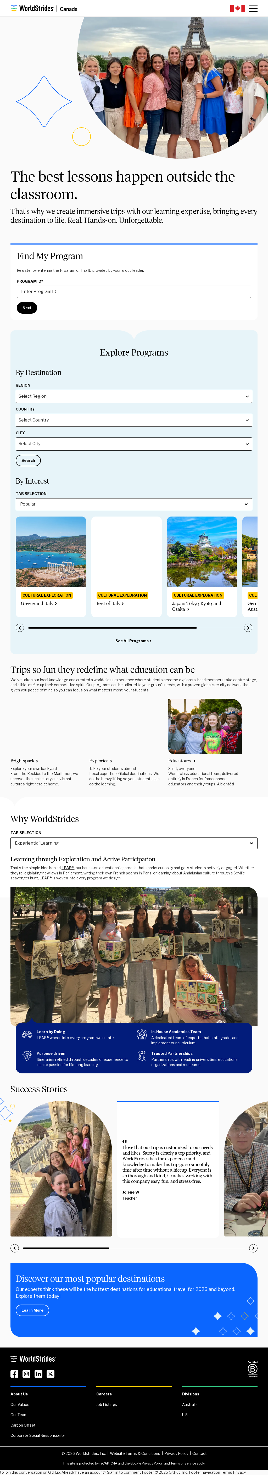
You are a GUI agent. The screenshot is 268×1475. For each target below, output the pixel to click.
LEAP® (68, 868)
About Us (19, 1394)
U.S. (185, 1414)
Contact (199, 1453)
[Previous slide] (20, 628)
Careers (104, 1394)
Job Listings (106, 1404)
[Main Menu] (253, 8)
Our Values (19, 1404)
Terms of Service (183, 1463)
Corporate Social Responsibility (37, 1435)
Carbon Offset (23, 1425)
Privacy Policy (176, 1453)
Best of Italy (108, 603)
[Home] (43, 8)
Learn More (32, 1310)
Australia (190, 1404)
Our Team (18, 1414)
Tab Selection (31, 494)
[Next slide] (248, 628)
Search (28, 460)
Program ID (30, 281)
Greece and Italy (37, 603)
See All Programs (132, 641)
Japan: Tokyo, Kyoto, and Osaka (196, 606)
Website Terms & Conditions (135, 1453)
